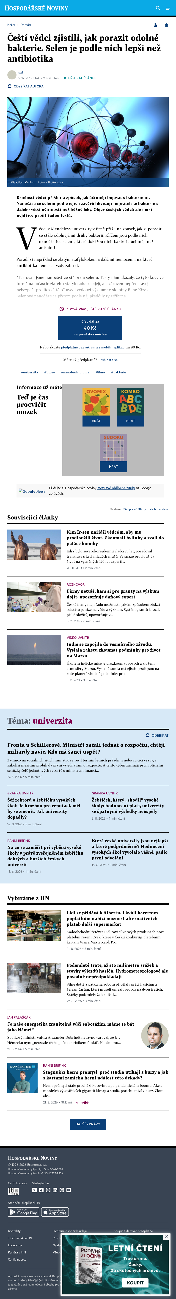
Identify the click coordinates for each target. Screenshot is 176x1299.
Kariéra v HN (17, 1252)
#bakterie (118, 372)
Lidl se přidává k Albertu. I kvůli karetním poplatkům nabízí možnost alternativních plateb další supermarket (112, 919)
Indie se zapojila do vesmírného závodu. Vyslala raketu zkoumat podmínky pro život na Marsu (114, 650)
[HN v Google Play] (23, 1212)
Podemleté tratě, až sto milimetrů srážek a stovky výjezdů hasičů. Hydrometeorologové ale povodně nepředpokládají (117, 971)
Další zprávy (88, 1124)
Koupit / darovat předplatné (133, 1231)
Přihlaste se (109, 360)
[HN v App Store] (55, 1212)
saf (20, 72)
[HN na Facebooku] (41, 1190)
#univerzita (29, 372)
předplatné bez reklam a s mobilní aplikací (93, 347)
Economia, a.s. (37, 1164)
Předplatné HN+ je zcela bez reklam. (146, 509)
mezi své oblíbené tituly (116, 488)
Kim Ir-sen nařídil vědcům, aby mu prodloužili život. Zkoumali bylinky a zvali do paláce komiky (115, 538)
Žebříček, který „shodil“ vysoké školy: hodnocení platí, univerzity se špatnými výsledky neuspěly (128, 806)
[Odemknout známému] (166, 25)
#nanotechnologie (75, 372)
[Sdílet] (155, 25)
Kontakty (14, 1231)
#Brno (100, 372)
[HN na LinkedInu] (55, 1190)
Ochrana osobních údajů (70, 1231)
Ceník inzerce (17, 1259)
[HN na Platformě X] (34, 1190)
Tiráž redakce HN (20, 1238)
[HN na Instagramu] (48, 1190)
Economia (15, 1245)
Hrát (96, 421)
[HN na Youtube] (68, 1190)
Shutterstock (55, 182)
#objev (49, 372)
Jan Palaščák (18, 1017)
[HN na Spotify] (62, 1190)
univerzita (52, 721)
